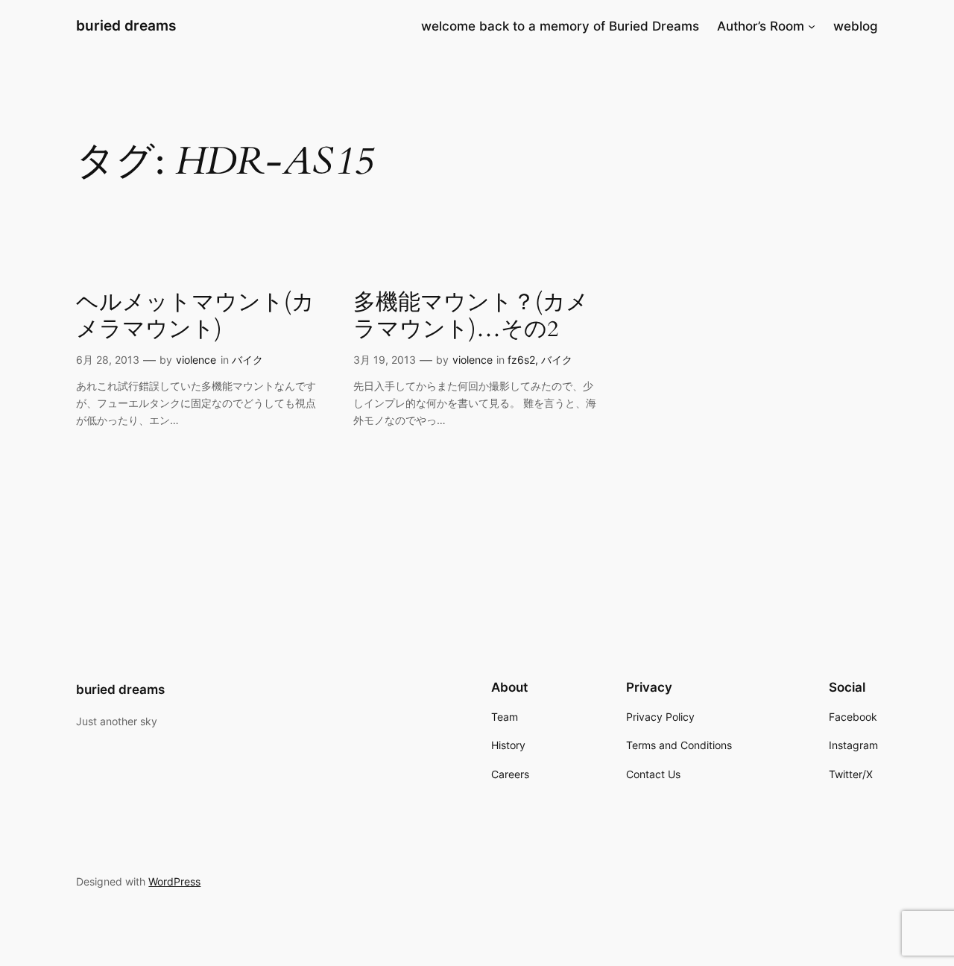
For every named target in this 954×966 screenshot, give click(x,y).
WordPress (174, 881)
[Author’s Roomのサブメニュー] (811, 26)
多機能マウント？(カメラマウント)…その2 (471, 316)
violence (196, 359)
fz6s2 (521, 359)
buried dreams (126, 25)
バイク (247, 359)
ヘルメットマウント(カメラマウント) (195, 316)
